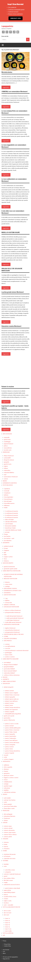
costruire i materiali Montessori (12, 874)
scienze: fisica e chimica (10, 834)
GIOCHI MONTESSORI (10, 594)
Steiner (6, 820)
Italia (5, 554)
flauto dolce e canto (9, 808)
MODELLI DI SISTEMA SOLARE (11, 232)
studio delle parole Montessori (13, 622)
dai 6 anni (6, 914)
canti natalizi (7, 798)
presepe (7, 532)
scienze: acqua (8, 826)
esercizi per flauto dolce (10, 806)
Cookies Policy (7, 946)
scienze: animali (8, 828)
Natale (5, 507)
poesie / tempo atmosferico (12, 751)
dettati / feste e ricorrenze (12, 695)
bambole (6, 864)
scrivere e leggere (9, 759)
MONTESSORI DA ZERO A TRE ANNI (13, 634)
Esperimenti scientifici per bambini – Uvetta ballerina (15, 407)
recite (5, 757)
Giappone (6, 550)
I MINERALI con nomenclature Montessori (14, 91)
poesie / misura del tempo (12, 742)
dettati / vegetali (9, 711)
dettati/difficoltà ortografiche (13, 713)
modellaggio (7, 441)
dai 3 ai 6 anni (7, 912)
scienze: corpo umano (9, 832)
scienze (6, 478)
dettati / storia (9, 705)
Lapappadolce (7, 26)
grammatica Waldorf (9, 668)
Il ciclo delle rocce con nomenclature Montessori (13, 212)
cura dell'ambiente (10, 646)
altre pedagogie (8, 814)
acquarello (6, 437)
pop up (6, 894)
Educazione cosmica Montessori (11, 326)
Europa (6, 548)
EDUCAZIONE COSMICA (10, 588)
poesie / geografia (10, 734)
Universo (6, 561)
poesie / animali (9, 725)
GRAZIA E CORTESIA (9, 604)
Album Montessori (9, 455)
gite (5, 552)
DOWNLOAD (6, 452)
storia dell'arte (8, 448)
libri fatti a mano (8, 880)
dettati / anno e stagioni (11, 692)
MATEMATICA (6, 761)
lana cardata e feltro (9, 878)
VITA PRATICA (8, 640)
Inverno (6, 846)
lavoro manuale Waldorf (10, 671)
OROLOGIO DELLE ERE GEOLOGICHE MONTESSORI (12, 269)
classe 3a (7, 922)
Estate (5, 844)
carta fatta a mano (10, 870)
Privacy (4, 940)
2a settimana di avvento (11, 513)
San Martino (7, 536)
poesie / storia (9, 748)
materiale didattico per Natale (13, 530)
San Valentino (7, 540)
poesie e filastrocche (9, 720)
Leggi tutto (6, 87)
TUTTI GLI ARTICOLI (8, 933)
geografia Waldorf (9, 666)
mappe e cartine (8, 556)
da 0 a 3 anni (7, 910)
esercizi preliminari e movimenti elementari (17, 650)
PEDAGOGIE (6, 810)
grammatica (7, 718)
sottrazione (7, 788)
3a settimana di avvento (11, 515)
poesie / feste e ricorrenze (12, 730)
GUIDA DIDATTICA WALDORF (11, 659)
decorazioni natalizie (10, 525)
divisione (6, 769)
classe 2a (7, 920)
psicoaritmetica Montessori (12, 630)
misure (6, 779)
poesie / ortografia (10, 744)
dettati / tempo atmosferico (12, 707)
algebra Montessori (10, 628)
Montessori (7, 818)
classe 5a (7, 926)
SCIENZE (5, 822)
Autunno (6, 842)
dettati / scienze (9, 703)
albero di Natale (9, 519)
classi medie (8, 931)
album (4, 953)
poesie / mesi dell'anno (11, 740)
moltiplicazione (8, 781)
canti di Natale (9, 523)
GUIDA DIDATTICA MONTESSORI (11, 570)
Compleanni (7, 493)
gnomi (5, 876)
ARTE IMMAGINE (7, 433)
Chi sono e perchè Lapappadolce (10, 957)
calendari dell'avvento (11, 521)
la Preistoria (7, 856)
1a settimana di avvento (11, 511)
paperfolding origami (9, 892)
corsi (4, 951)
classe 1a (7, 918)
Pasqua (6, 534)
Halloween (7, 505)
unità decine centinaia (10, 792)
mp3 (5, 474)
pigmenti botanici (8, 443)
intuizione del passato (10, 854)
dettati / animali (9, 690)
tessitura (6, 902)
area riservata (6, 949)
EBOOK (5, 481)
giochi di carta (7, 464)
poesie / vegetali (9, 753)
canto (5, 802)
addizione (6, 765)
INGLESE (5, 677)
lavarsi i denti (8, 654)
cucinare (7, 644)
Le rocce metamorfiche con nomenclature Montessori (14, 112)
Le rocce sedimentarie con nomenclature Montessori (14, 180)
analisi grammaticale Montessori (15, 618)
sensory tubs (8, 602)
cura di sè (7, 648)
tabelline (6, 790)
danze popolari (8, 804)
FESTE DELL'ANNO (8, 485)
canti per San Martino (9, 800)
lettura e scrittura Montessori (13, 610)
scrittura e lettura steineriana (11, 675)
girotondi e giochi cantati (10, 568)
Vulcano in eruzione (8, 386)
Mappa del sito (6, 958)
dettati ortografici (8, 687)
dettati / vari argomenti (11, 709)
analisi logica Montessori (12, 620)
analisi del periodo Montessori (14, 616)
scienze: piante (8, 836)
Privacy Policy (7, 944)
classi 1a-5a (8, 929)
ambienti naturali (8, 546)
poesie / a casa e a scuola (11, 723)
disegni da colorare (9, 460)
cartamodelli (7, 457)
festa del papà (7, 501)
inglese (6, 466)
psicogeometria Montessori (12, 632)
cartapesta (8, 872)
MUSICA (5, 794)
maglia (5, 882)
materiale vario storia (9, 858)
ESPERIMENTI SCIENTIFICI (10, 483)
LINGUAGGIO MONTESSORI (11, 606)
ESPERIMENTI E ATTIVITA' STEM (12, 590)
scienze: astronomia (9, 830)
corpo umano (8, 584)
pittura (6, 445)
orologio (6, 784)
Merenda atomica (7, 72)
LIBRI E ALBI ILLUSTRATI (9, 681)
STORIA (6, 636)
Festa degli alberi (8, 497)
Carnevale (6, 490)
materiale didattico (9, 472)
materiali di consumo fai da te (12, 884)
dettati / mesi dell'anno (11, 701)
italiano (6, 468)
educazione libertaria (9, 816)
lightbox (7, 600)
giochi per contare (9, 775)
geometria (6, 773)
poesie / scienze (9, 746)
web (4, 935)
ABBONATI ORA (15, 18)
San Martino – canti (9, 538)
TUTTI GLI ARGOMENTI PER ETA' (11, 907)
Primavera (6, 848)
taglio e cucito (7, 900)
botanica (7, 582)
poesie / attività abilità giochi (12, 727)
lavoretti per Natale (10, 528)
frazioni (6, 771)
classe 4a (7, 924)
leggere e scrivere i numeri (11, 777)
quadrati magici (8, 786)
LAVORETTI (6, 679)
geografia (6, 462)
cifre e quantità (8, 767)
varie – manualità (8, 905)
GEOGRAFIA (6, 542)
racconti (6, 755)
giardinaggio (8, 652)
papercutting (7, 890)
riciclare (6, 898)
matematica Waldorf (9, 673)
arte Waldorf (7, 662)
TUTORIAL (5, 860)
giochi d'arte (7, 439)
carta (5, 866)
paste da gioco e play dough (12, 888)
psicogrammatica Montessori (12, 612)
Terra (5, 558)
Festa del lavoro (8, 499)
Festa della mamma (9, 503)
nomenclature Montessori (11, 476)
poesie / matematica (10, 738)
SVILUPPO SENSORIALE (10, 638)
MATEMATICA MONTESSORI (11, 624)
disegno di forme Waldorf (11, 664)
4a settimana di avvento (11, 517)
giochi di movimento (9, 566)
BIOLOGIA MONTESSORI (10, 578)
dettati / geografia (10, 697)
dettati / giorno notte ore (12, 699)
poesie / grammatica (10, 736)
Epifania (6, 495)
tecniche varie (7, 450)
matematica (7, 470)
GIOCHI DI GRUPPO (8, 563)
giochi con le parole (9, 715)
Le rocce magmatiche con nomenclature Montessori (14, 146)
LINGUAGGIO (6, 683)
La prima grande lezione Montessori (13, 292)
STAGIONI (5, 838)
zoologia (7, 586)
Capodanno (7, 488)
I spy (6, 598)
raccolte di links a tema (10, 896)
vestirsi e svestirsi (10, 656)
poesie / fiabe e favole (11, 732)
